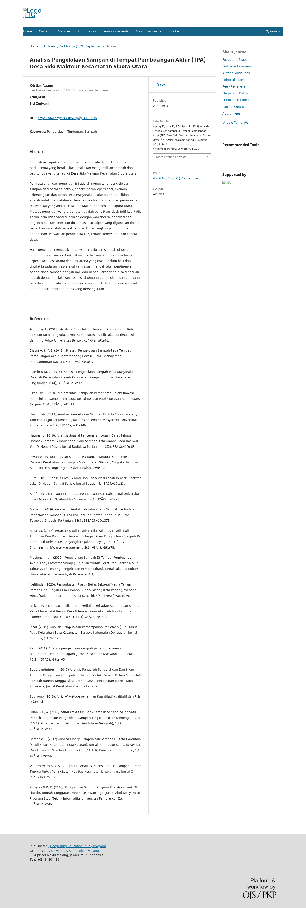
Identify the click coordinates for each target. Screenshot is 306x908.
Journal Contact (234, 106)
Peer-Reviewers (234, 86)
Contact (175, 31)
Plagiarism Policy (235, 93)
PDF (162, 84)
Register (264, 3)
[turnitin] (222, 153)
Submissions (87, 31)
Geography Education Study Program (78, 846)
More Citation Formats (171, 157)
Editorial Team (233, 80)
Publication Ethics (235, 100)
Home (27, 31)
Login (279, 3)
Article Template (235, 122)
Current (45, 31)
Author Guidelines (236, 73)
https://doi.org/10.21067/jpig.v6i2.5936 (67, 118)
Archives (64, 31)
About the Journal (149, 31)
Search (274, 31)
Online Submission (236, 66)
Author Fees (231, 113)
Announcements (116, 31)
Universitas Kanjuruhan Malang (75, 850)
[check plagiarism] (223, 153)
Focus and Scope (235, 59)
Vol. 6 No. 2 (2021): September (80, 46)
